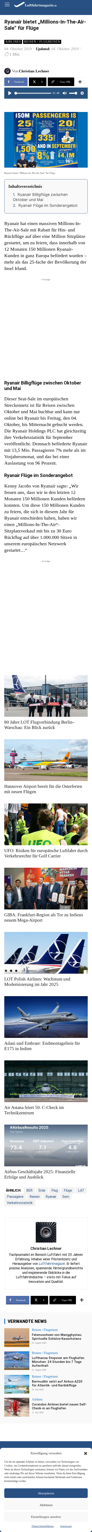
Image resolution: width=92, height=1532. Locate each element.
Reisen (35, 1197)
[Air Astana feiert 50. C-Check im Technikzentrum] (46, 1081)
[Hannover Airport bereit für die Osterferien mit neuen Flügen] (46, 760)
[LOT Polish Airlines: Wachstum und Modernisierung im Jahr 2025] (46, 953)
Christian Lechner (34, 71)
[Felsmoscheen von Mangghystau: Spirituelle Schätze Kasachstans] (16, 1337)
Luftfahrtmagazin (52, 1264)
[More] (80, 81)
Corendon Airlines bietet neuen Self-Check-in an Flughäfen (59, 1406)
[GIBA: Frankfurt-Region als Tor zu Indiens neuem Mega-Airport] (46, 888)
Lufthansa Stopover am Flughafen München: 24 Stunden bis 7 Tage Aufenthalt (58, 1362)
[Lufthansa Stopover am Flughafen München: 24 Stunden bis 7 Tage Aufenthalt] (16, 1360)
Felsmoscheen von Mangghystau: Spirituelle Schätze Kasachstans (57, 1337)
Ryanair (51, 1197)
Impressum (66, 1526)
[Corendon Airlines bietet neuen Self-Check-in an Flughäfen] (16, 1407)
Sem (65, 1197)
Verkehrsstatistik (20, 1203)
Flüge (68, 1190)
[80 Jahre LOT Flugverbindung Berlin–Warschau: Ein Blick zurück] (46, 696)
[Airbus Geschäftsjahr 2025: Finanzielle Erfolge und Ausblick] (46, 1145)
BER (29, 1190)
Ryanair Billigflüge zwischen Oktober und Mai (40, 197)
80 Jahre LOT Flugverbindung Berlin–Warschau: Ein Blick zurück (39, 725)
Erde (42, 1190)
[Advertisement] (46, 328)
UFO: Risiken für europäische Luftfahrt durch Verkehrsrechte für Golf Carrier (46, 853)
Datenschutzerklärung (43, 1526)
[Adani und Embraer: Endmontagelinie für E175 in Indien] (46, 1017)
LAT (81, 1190)
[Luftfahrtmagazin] (32, 4)
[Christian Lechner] (8, 71)
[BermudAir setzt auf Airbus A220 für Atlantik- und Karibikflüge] (16, 1384)
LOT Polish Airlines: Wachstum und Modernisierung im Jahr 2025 (37, 981)
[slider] (32, 93)
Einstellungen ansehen (46, 1517)
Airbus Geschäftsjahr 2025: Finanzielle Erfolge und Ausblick (39, 1174)
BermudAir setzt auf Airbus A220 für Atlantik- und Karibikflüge (57, 1383)
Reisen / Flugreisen (42, 41)
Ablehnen (46, 1505)
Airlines (13, 41)
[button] (85, 1453)
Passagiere (15, 1197)
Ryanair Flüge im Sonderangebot (48, 205)
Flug (54, 1190)
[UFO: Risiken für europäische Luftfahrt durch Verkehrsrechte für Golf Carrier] (46, 824)
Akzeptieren (46, 1493)
